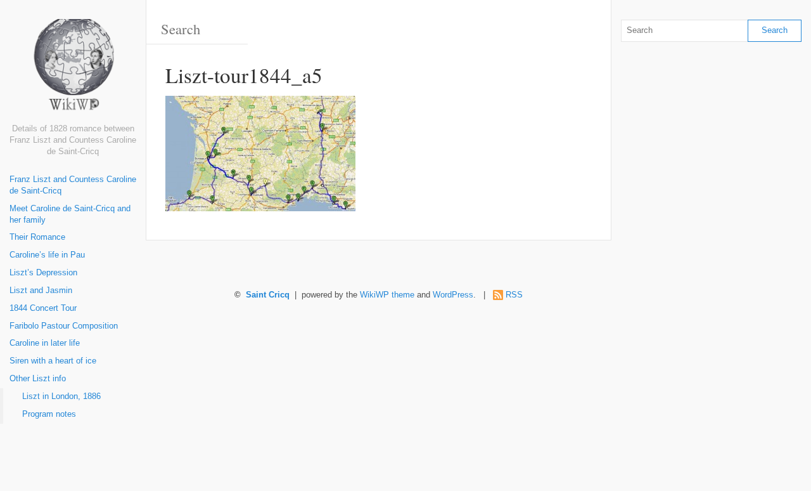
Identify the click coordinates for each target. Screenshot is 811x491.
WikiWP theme (387, 295)
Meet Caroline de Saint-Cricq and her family (70, 214)
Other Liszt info (38, 378)
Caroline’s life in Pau (47, 255)
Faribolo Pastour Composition (64, 326)
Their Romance (37, 237)
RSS (514, 295)
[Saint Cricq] (73, 71)
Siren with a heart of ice (53, 361)
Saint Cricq (268, 295)
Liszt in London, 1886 (61, 396)
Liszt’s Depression (43, 272)
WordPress (453, 295)
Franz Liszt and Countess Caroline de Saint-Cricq (73, 185)
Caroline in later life (45, 343)
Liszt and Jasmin (41, 290)
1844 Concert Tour (43, 308)
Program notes (49, 414)
